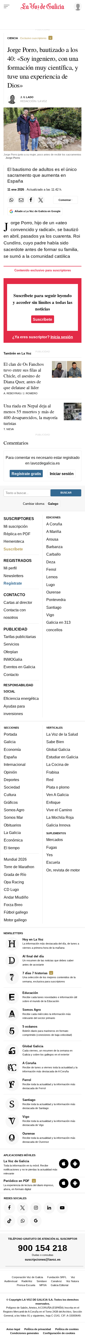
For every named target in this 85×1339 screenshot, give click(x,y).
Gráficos (11, 802)
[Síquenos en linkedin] (49, 1208)
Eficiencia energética (21, 699)
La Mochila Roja (60, 817)
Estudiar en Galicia (62, 757)
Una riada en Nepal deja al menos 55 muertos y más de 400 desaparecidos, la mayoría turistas (30, 414)
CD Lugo (11, 890)
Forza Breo (13, 905)
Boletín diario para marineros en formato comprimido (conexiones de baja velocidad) (47, 1030)
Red (49, 780)
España (10, 757)
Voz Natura (72, 1281)
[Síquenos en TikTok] (9, 1221)
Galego (53, 503)
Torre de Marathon (19, 867)
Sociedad (12, 787)
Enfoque (53, 802)
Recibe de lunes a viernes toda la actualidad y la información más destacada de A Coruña (49, 1067)
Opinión (10, 772)
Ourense (53, 592)
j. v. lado (27, 97)
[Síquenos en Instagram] (36, 1208)
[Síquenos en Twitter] (22, 1208)
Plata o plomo (57, 787)
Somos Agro (14, 810)
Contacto (11, 674)
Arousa (52, 539)
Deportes (11, 780)
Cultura (10, 795)
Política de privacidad (37, 1329)
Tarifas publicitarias (20, 637)
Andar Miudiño (16, 897)
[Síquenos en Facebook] (9, 1208)
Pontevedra (56, 600)
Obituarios (12, 825)
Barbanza (54, 547)
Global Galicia (58, 749)
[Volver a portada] (42, 6)
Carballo (53, 554)
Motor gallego (15, 920)
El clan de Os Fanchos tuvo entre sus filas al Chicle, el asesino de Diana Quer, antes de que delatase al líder (24, 375)
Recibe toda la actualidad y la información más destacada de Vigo (48, 1120)
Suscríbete (42, 319)
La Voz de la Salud (62, 734)
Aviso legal (13, 1329)
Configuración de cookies (59, 1333)
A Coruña (54, 524)
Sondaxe (42, 1281)
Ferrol (51, 569)
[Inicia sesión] (77, 6)
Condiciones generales (24, 1333)
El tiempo (12, 848)
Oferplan (11, 652)
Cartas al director (18, 602)
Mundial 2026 (15, 859)
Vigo (50, 615)
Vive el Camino (59, 810)
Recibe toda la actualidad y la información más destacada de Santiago (48, 1104)
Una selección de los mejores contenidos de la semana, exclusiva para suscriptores (49, 977)
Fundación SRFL (57, 1277)
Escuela (53, 862)
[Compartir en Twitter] (41, 200)
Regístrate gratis (26, 474)
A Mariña (53, 532)
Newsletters (13, 576)
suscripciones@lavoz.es (42, 1259)
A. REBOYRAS (12, 393)
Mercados (54, 840)
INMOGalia (13, 659)
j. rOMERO (30, 393)
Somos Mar (13, 817)
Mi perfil (10, 568)
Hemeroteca (14, 541)
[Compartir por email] (21, 200)
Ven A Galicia (57, 795)
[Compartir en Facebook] (31, 200)
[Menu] (6, 6)
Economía (12, 749)
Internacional (15, 765)
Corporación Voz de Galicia (27, 1277)
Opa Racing (14, 882)
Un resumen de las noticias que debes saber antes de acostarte (48, 960)
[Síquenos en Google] (36, 1221)
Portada (10, 734)
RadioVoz (26, 1281)
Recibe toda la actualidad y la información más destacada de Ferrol (48, 1084)
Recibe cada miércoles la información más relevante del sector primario (46, 1013)
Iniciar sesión (62, 474)
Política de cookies (67, 1329)
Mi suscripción (16, 526)
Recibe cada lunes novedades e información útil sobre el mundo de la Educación (49, 997)
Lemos (52, 577)
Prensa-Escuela (26, 1285)
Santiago (53, 607)
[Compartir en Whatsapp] (11, 200)
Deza (50, 562)
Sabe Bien (55, 742)
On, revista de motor (63, 870)
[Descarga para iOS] (63, 1164)
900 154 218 (42, 1248)
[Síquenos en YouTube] (62, 1208)
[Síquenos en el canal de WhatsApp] (22, 1221)
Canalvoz (56, 1281)
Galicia (10, 742)
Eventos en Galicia (19, 667)
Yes (49, 855)
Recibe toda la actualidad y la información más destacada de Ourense (48, 1137)
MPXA (43, 1285)
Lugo (50, 585)
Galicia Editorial (59, 1285)
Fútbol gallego (16, 912)
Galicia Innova (58, 825)
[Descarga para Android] (75, 1164)
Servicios (11, 644)
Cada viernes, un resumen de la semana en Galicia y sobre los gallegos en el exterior (47, 1050)
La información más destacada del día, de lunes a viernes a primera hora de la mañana (50, 943)
